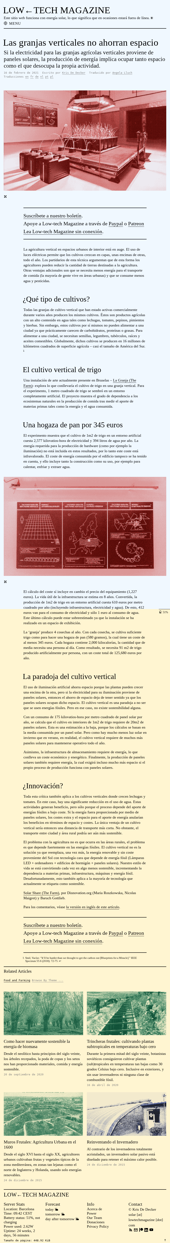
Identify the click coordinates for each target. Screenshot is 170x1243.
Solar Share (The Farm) (41, 893)
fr (32, 76)
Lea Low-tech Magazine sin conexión (62, 231)
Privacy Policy (98, 1226)
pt (47, 76)
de (37, 76)
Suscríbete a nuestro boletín (52, 215)
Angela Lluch (122, 72)
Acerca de (94, 1209)
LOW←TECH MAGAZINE (56, 10)
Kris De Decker (73, 72)
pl (51, 76)
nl (42, 76)
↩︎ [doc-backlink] (60, 961)
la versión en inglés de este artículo (92, 907)
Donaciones (95, 1222)
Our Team (94, 1218)
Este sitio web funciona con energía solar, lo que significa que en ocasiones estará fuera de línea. (77, 18)
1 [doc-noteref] (23, 351)
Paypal (116, 223)
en (27, 76)
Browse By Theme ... (47, 980)
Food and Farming (17, 980)
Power (91, 1213)
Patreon (136, 223)
